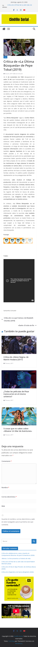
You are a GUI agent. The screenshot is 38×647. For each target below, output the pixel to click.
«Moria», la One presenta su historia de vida (16, 558)
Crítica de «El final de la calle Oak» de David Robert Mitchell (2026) (20, 6)
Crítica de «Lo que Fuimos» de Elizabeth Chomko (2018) (18, 319)
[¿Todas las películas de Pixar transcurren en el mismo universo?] (19, 372)
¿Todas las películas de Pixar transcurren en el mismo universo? (16, 394)
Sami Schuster (19, 73)
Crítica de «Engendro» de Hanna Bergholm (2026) (18, 572)
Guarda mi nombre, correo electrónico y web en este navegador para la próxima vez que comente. (18, 522)
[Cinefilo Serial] (4, 29)
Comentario (7, 461)
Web (3, 506)
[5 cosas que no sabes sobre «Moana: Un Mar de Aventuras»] (19, 409)
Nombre (5, 487)
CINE (5, 57)
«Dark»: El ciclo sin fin (26, 325)
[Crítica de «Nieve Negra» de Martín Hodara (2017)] (19, 337)
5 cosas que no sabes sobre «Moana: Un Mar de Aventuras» (18, 429)
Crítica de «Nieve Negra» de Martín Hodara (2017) (16, 358)
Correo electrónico (9, 497)
